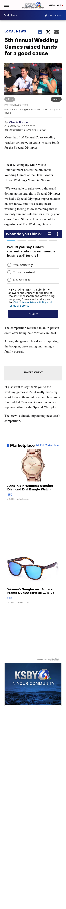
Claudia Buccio (18, 122)
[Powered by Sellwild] (53, 659)
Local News (15, 31)
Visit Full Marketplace (47, 445)
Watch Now (55, 5)
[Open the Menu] (6, 5)
